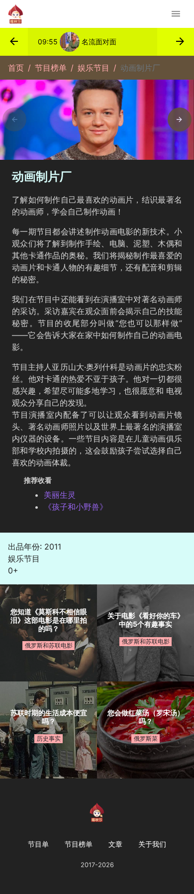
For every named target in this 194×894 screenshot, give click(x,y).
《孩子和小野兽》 (75, 507)
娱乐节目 (93, 68)
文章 (115, 844)
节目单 (38, 844)
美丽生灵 (60, 495)
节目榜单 (51, 68)
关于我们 (152, 844)
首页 (16, 68)
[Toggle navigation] (176, 14)
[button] (14, 42)
